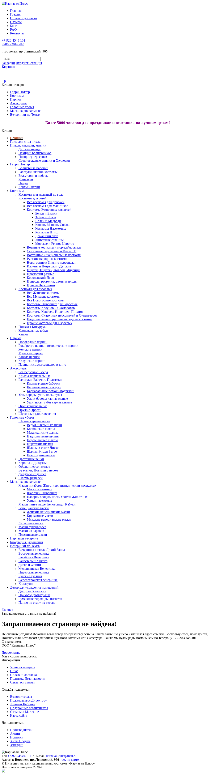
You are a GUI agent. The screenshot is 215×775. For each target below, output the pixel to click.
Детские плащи (29, 149)
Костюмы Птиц (46, 232)
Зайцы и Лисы (45, 217)
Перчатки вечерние (24, 538)
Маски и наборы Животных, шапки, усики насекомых (57, 485)
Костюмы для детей (32, 198)
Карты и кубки (29, 187)
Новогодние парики (32, 342)
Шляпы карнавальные (34, 421)
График (15, 14)
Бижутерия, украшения (26, 542)
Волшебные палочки (33, 168)
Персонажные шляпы (42, 440)
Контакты (17, 33)
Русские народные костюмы (47, 259)
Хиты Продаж (20, 741)
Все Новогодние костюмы (45, 300)
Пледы (23, 183)
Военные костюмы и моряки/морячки (54, 247)
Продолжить (11, 652)
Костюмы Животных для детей (49, 209)
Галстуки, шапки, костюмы (38, 172)
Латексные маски (30, 523)
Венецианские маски (33, 508)
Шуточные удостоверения (37, 413)
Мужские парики (30, 353)
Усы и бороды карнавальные (47, 398)
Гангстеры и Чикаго (32, 561)
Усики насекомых (39, 500)
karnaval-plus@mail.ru (61, 756)
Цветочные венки (31, 459)
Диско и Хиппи (29, 565)
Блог (13, 25)
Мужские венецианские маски (49, 519)
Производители (21, 730)
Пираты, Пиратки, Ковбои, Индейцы (53, 270)
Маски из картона (31, 531)
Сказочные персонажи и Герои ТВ (51, 251)
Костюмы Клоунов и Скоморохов (51, 308)
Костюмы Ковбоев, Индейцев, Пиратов (55, 311)
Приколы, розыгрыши (34, 595)
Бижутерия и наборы (33, 175)
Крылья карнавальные (34, 376)
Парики (15, 99)
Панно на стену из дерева (36, 602)
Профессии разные (40, 274)
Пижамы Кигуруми (32, 327)
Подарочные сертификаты (29, 708)
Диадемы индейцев (32, 474)
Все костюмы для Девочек (45, 202)
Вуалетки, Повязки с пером (38, 470)
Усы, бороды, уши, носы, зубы (40, 395)
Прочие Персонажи (41, 285)
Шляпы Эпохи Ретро (42, 451)
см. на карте (70, 759)
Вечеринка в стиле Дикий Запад (41, 549)
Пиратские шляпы (40, 444)
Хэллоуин (25, 583)
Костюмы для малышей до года (40, 194)
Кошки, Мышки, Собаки (53, 224)
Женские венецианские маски (48, 512)
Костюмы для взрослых (35, 289)
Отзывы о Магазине (24, 711)
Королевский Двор (40, 277)
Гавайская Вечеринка (33, 557)
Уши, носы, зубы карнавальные (49, 402)
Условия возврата (22, 667)
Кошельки (25, 179)
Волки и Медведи (48, 221)
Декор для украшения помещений (34, 587)
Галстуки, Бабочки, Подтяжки (40, 379)
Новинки (16, 138)
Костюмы (17, 95)
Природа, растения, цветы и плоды (52, 281)
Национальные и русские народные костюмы (59, 319)
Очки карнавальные (32, 406)
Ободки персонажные (34, 466)
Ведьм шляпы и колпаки (44, 425)
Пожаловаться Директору (28, 700)
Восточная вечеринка (33, 553)
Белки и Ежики (46, 213)
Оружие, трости (29, 410)
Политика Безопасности (27, 678)
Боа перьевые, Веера (33, 372)
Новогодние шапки (41, 455)
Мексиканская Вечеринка (36, 568)
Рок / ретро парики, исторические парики (48, 345)
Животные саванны (49, 240)
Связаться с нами (22, 682)
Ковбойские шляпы (41, 429)
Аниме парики (29, 357)
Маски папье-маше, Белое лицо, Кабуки (47, 504)
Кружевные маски (40, 515)
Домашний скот (46, 236)
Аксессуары (18, 103)
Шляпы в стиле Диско (43, 447)
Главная (15, 10)
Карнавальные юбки (33, 330)
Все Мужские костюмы (43, 296)
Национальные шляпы (43, 436)
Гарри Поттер (20, 92)
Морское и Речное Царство (54, 243)
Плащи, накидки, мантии (28, 145)
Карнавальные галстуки (44, 387)
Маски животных (39, 489)
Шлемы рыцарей (30, 478)
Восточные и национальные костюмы (54, 255)
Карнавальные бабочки (43, 383)
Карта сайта (18, 715)
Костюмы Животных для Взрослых (52, 304)
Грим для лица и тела (25, 141)
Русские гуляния (30, 576)
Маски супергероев (32, 527)
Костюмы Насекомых (50, 228)
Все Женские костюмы (43, 293)
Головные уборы (22, 107)
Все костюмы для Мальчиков (47, 206)
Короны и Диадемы (32, 463)
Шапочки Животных (42, 493)
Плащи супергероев (32, 156)
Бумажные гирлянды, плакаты (40, 599)
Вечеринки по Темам (25, 114)
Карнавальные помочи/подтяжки (50, 391)
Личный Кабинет (22, 704)
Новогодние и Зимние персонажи (51, 262)
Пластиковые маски (32, 534)
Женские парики (30, 349)
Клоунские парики (31, 361)
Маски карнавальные (25, 111)
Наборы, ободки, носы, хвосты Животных (57, 497)
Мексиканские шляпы (43, 432)
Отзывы (16, 22)
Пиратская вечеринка (33, 572)
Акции (15, 733)
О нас (14, 671)
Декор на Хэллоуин (32, 591)
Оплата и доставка (23, 18)
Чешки (23, 334)
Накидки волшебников (34, 153)
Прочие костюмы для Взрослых (49, 323)
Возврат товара (21, 696)
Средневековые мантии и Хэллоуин (44, 160)
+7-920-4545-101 (19, 756)
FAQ (13, 29)
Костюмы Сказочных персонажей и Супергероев (62, 315)
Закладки (16, 745)
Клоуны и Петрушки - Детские (49, 266)
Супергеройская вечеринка (38, 580)
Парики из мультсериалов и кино (42, 364)
